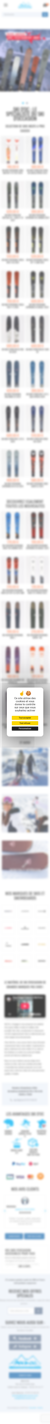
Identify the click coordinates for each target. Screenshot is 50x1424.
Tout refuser (24, 723)
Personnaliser (25, 728)
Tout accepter (25, 718)
